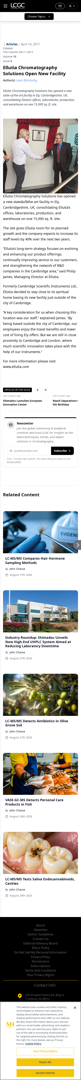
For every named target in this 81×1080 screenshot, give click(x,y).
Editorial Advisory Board (40, 943)
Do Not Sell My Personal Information (40, 952)
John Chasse (17, 569)
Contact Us (40, 939)
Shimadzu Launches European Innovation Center (22, 402)
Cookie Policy (33, 1043)
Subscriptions (40, 966)
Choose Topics (36, 16)
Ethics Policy (40, 948)
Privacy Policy (40, 957)
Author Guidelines (40, 934)
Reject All (45, 1062)
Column (8, 48)
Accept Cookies (45, 1073)
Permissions (40, 961)
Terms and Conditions (40, 970)
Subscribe (60, 450)
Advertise (40, 930)
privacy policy (14, 461)
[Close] (75, 1007)
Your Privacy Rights (40, 975)
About (40, 925)
